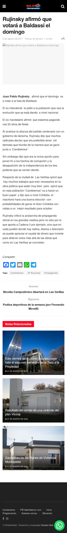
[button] (59, 525)
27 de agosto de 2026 (17, 371)
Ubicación (47, 513)
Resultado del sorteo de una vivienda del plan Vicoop (32, 412)
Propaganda (51, 272)
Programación (9, 513)
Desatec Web (47, 525)
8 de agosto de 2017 (13, 38)
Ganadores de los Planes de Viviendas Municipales (30, 459)
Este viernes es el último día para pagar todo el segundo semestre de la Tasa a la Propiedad (32, 362)
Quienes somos (29, 513)
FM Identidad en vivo (30, 509)
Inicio (49, 509)
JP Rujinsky (33, 272)
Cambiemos (17, 272)
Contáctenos (9, 509)
